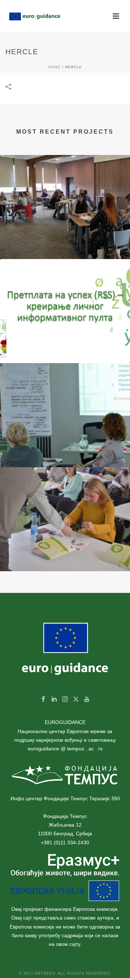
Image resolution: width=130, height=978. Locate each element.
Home (54, 67)
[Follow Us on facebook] (43, 699)
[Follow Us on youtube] (87, 699)
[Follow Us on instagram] (65, 699)
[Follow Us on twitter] (76, 699)
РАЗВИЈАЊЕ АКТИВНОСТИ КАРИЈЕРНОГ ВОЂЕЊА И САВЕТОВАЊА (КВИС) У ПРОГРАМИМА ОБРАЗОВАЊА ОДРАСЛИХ (65, 544)
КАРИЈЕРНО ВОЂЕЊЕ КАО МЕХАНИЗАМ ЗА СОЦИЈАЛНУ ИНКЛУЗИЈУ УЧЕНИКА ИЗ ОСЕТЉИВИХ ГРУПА (65, 440)
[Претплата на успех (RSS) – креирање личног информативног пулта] (65, 288)
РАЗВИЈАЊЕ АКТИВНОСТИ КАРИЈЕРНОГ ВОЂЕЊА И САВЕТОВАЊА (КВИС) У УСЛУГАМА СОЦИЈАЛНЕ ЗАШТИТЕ (65, 232)
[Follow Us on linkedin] (54, 699)
